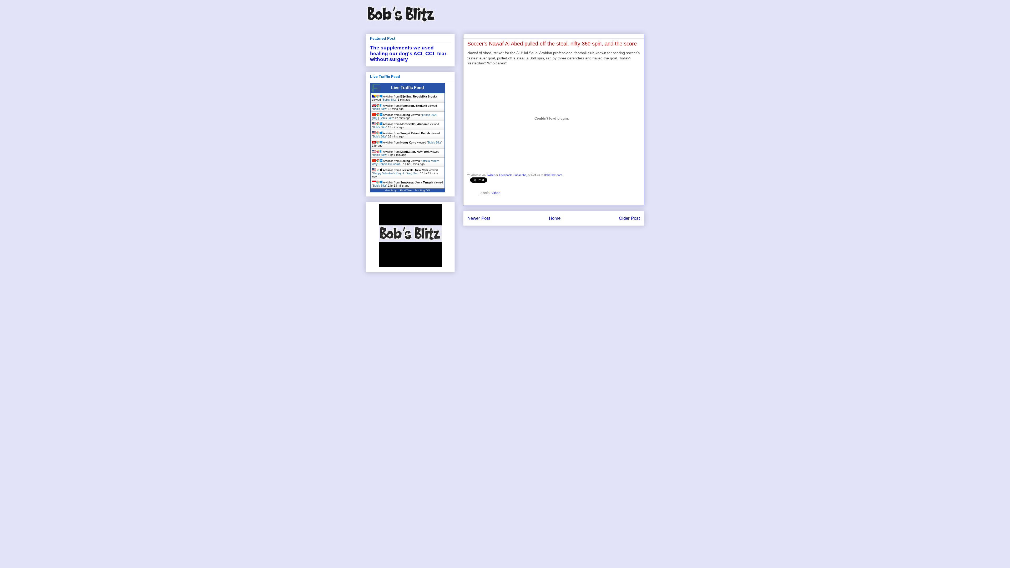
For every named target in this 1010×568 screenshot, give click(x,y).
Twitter (490, 175)
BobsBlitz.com (553, 175)
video (496, 193)
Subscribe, (520, 175)
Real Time (406, 190)
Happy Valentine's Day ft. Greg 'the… (396, 173)
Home (554, 218)
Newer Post (478, 218)
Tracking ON (422, 190)
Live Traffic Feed (407, 87)
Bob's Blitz (389, 99)
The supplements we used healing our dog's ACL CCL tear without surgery (408, 53)
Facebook (505, 175)
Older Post (629, 218)
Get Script (391, 190)
